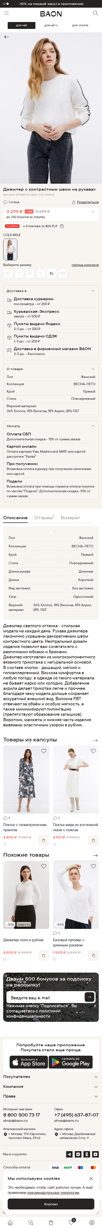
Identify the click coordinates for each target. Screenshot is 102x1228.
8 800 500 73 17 (21, 1115)
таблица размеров (85, 265)
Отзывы (44, 517)
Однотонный (83, 596)
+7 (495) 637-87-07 (76, 1115)
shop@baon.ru (15, 1120)
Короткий (85, 580)
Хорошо (51, 1204)
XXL (62, 273)
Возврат (70, 517)
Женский (88, 377)
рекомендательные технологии (53, 1192)
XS (8, 273)
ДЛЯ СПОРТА (80, 25)
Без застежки (82, 588)
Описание (15, 517)
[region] (49, 675)
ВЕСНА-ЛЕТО (84, 384)
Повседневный (83, 398)
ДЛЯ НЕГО (51, 25)
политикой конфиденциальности (33, 1013)
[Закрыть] (91, 1178)
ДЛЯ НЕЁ (21, 25)
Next (95, 740)
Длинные (86, 571)
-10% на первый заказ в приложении (51, 4)
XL (52, 273)
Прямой (89, 391)
